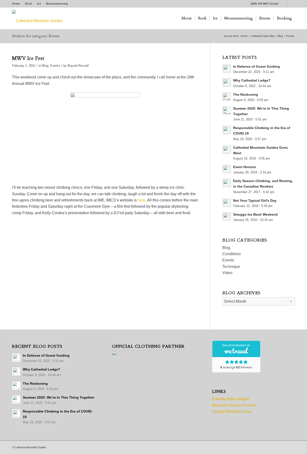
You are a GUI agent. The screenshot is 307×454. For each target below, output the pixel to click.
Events (55, 65)
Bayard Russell (78, 65)
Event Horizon (244, 167)
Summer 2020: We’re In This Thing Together (58, 397)
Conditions (231, 254)
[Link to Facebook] (284, 3)
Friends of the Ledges (230, 399)
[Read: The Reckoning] (226, 96)
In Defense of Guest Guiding (256, 66)
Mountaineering (57, 3)
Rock (28, 3)
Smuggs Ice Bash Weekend (255, 214)
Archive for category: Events (36, 36)
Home (16, 3)
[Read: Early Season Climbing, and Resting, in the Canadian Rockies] (226, 183)
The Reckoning (245, 94)
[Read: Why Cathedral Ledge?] (226, 82)
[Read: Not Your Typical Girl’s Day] (226, 202)
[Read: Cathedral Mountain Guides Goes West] (226, 149)
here (141, 200)
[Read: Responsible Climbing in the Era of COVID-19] (226, 130)
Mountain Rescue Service (234, 405)
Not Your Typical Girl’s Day (255, 200)
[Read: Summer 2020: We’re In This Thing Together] (226, 110)
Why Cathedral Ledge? (252, 80)
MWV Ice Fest (28, 58)
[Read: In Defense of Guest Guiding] (226, 68)
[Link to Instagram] (291, 3)
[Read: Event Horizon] (226, 169)
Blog (45, 65)
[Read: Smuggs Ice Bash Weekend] (226, 216)
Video (227, 273)
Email (274, 3)
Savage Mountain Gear (231, 411)
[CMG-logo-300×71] (37, 18)
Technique (231, 267)
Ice (39, 3)
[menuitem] (17, 3)
